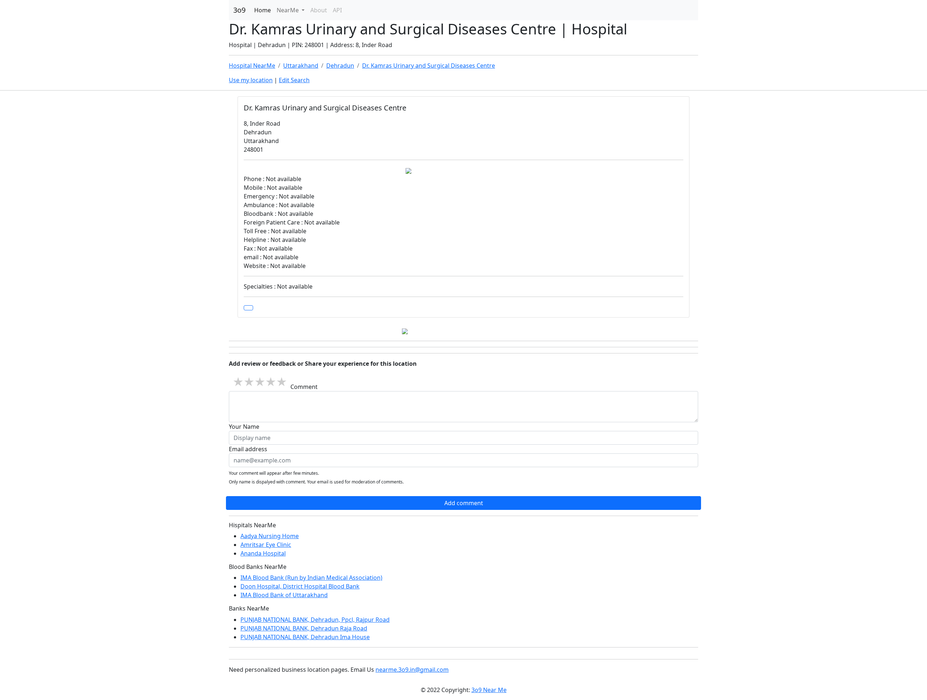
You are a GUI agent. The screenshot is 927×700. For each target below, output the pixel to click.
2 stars (248, 382)
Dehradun (340, 66)
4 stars (270, 382)
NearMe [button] (288, 10)
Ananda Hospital (263, 553)
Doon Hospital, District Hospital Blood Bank (300, 586)
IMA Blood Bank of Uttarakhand (284, 595)
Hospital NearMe (252, 66)
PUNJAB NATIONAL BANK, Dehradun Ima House (305, 637)
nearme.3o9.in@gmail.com (412, 670)
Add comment (463, 503)
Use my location (251, 80)
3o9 (239, 10)
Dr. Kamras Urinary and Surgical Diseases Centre (428, 66)
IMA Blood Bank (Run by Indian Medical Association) (311, 578)
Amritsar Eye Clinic (265, 545)
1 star (237, 382)
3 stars (259, 382)
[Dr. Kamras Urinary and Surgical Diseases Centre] (248, 307)
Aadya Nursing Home (269, 536)
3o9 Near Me (489, 690)
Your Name (244, 427)
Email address (248, 449)
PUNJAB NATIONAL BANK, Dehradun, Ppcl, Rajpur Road (315, 620)
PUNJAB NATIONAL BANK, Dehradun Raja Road (303, 628)
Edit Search (294, 80)
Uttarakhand (300, 66)
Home (262, 10)
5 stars (281, 382)
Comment (304, 387)
